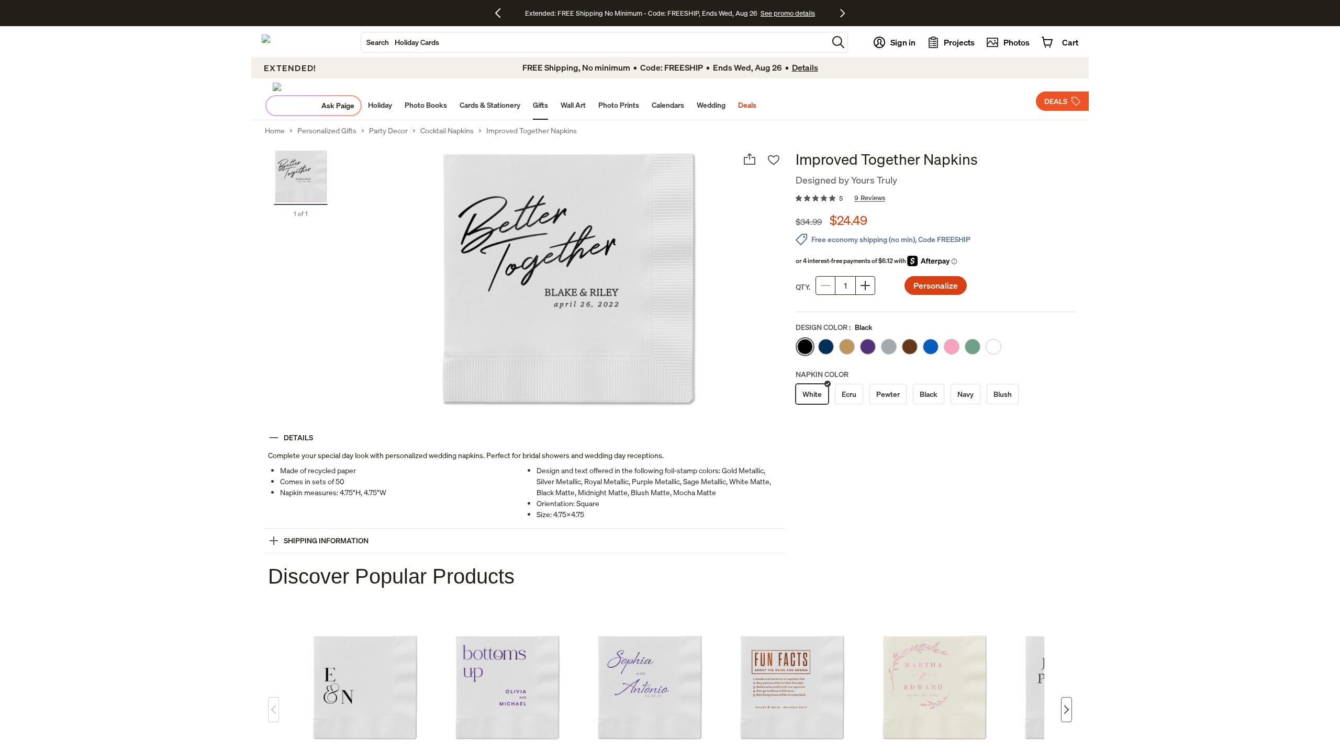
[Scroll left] (273, 709)
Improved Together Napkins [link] (531, 130)
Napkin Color (822, 374)
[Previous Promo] (501, 13)
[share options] (749, 159)
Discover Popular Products (391, 576)
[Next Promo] (842, 13)
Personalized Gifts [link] (326, 130)
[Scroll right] (1066, 709)
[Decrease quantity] (825, 285)
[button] (838, 42)
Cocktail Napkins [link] (447, 130)
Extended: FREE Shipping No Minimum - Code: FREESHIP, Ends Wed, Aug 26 (641, 13)
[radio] (805, 346)
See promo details (788, 13)
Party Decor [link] (388, 130)
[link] (936, 198)
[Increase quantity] (865, 285)
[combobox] (594, 42)
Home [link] (275, 130)
